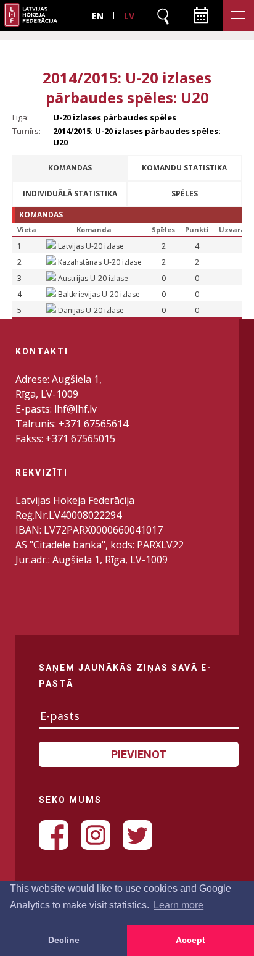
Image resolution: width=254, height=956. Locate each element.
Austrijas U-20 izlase (93, 278)
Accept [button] (190, 940)
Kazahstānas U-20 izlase (100, 262)
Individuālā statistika (70, 193)
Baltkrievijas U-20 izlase (99, 294)
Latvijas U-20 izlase (91, 246)
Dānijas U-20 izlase (91, 310)
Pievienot (138, 754)
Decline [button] (64, 940)
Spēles (184, 193)
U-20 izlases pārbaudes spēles (114, 117)
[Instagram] (95, 835)
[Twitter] (137, 835)
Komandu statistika (184, 167)
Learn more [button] (178, 905)
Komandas (70, 167)
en (98, 16)
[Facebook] (53, 835)
